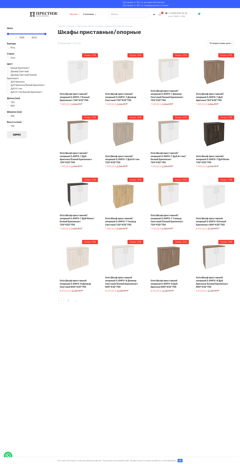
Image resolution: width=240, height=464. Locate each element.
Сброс (17, 134)
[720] (8, 102)
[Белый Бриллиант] (8, 68)
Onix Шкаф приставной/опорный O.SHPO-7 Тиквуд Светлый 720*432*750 (120, 221)
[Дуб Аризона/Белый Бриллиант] (8, 85)
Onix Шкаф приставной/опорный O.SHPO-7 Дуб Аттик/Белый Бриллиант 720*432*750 (168, 158)
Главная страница (66, 26)
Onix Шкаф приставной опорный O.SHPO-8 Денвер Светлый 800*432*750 (75, 283)
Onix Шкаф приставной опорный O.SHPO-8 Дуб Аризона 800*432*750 (164, 283)
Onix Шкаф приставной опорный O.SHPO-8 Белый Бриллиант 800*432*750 (211, 221)
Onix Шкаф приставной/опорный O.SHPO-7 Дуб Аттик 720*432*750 (122, 159)
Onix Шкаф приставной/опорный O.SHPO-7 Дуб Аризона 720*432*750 (210, 97)
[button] (8, 456)
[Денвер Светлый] (8, 71)
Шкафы (99, 26)
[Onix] (8, 57)
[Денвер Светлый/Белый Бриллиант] (8, 75)
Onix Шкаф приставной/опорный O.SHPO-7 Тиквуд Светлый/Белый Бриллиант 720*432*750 (167, 220)
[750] (8, 126)
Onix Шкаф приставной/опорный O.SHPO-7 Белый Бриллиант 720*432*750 (75, 97)
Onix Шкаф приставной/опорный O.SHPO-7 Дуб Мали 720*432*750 (212, 159)
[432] (8, 116)
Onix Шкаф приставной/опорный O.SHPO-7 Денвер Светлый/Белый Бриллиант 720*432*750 (167, 96)
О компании (88, 14)
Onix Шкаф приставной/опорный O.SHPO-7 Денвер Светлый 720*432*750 (120, 97)
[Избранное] (154, 14)
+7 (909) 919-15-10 (177, 14)
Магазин (74, 14)
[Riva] (8, 47)
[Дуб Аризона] (8, 81)
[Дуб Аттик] (8, 88)
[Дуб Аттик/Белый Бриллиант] (8, 92)
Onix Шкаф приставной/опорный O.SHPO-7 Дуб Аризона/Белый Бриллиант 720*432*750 (76, 158)
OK (180, 461)
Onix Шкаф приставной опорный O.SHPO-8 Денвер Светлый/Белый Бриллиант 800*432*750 (121, 282)
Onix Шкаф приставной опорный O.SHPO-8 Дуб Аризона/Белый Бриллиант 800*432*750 (212, 282)
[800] (8, 105)
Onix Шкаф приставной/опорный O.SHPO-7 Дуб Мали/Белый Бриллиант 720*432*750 (77, 220)
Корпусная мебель (85, 26)
